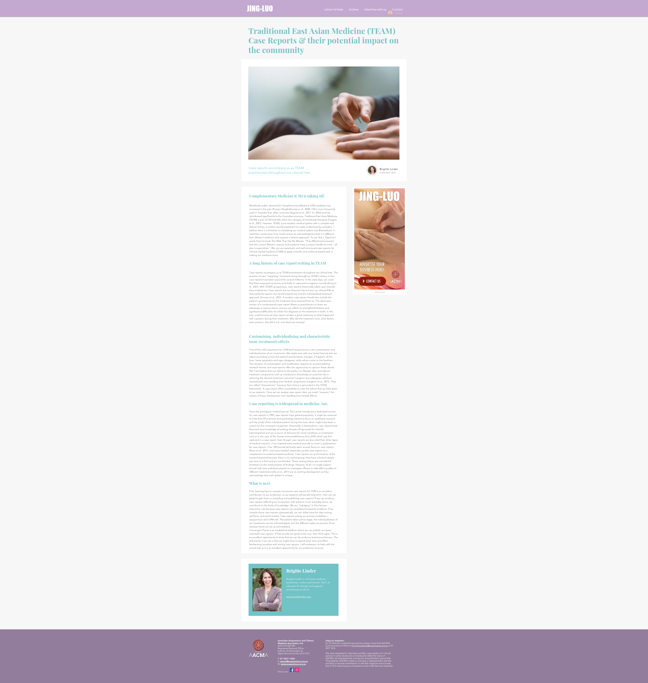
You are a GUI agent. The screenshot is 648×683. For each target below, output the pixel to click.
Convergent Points (259, 530)
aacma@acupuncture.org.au (294, 661)
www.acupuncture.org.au (293, 664)
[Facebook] (292, 670)
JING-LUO (260, 8)
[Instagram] (297, 670)
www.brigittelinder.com (298, 596)
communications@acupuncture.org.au (370, 645)
